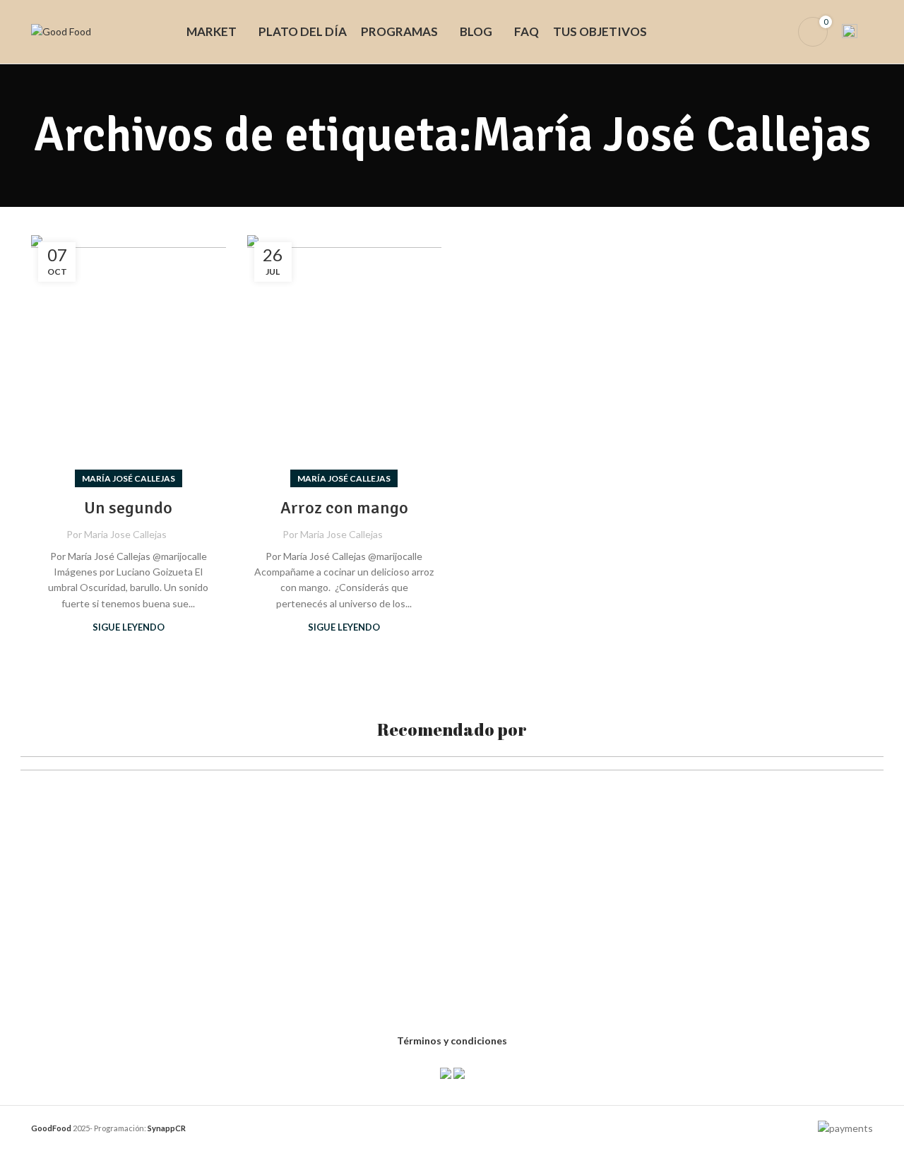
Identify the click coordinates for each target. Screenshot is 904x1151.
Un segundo (128, 507)
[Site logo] (61, 31)
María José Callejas (128, 478)
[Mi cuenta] (778, 32)
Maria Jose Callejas (125, 534)
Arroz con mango (344, 507)
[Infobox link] (857, 32)
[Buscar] (754, 32)
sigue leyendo (129, 627)
